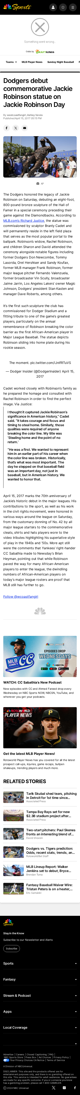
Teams (10, 61)
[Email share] (24, 128)
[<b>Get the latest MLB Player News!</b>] (40, 727)
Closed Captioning (37, 1054)
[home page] (17, 7)
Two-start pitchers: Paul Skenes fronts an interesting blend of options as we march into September (50, 832)
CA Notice (38, 1060)
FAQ (51, 1054)
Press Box (30, 1057)
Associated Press (36, 801)
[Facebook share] (6, 128)
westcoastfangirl (16, 115)
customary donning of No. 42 (40, 522)
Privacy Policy (61, 1057)
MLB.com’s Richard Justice (23, 221)
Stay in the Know (13, 933)
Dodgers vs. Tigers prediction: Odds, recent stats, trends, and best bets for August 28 (50, 850)
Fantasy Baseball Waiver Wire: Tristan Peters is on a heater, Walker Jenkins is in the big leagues (49, 887)
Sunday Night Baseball (60, 61)
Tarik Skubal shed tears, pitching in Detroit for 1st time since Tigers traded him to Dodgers (51, 796)
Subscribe (11, 948)
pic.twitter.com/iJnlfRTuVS (50, 363)
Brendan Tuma (34, 874)
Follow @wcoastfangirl (20, 596)
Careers (20, 1054)
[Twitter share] (15, 128)
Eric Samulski (33, 892)
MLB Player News (32, 61)
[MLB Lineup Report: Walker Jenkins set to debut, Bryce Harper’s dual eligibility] (13, 870)
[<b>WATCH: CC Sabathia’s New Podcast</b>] (40, 656)
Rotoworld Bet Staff (37, 856)
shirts (18, 532)
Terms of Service (56, 1060)
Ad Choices (45, 1057)
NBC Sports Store (13, 1057)
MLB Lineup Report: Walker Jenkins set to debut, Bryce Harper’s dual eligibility (47, 869)
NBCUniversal (25, 1066)
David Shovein (34, 837)
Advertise (8, 1054)
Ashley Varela (35, 115)
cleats (8, 532)
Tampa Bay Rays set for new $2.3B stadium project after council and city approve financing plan (48, 814)
